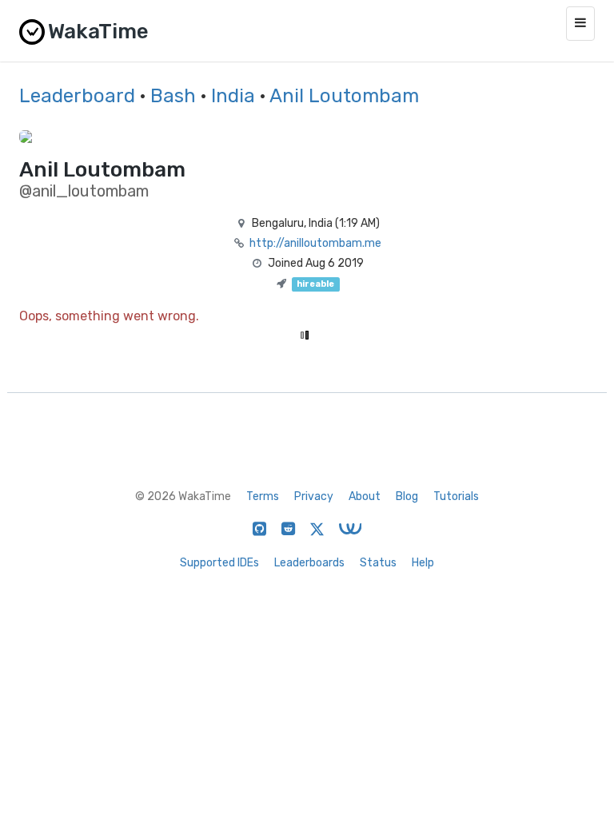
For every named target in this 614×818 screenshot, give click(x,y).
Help (423, 563)
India (233, 96)
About (365, 496)
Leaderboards (309, 563)
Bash (173, 96)
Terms (262, 496)
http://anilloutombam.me (315, 243)
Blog (407, 496)
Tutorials (456, 496)
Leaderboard (77, 96)
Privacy (313, 496)
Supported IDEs (219, 563)
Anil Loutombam (344, 96)
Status (378, 563)
